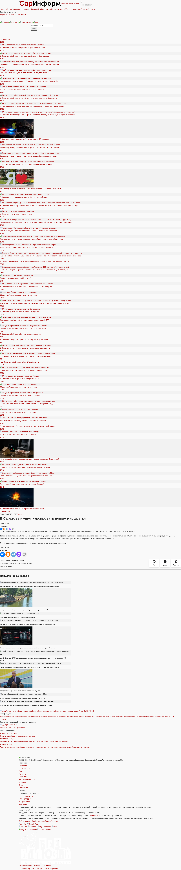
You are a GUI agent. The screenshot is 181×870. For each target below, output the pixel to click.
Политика (22, 774)
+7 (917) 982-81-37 (21, 15)
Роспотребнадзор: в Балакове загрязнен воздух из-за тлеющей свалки (146, 716)
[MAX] (10, 529)
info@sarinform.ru (20, 728)
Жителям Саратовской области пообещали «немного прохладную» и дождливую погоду (28, 716)
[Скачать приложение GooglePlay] (24, 18)
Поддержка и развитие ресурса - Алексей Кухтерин (39, 868)
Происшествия (24, 768)
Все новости (5, 39)
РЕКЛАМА (23, 804)
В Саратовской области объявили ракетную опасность (74, 716)
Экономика (23, 777)
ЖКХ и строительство (27, 779)
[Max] (35, 22)
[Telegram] (4, 22)
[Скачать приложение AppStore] (8, 18)
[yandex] (28, 829)
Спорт (21, 785)
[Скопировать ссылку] (13, 529)
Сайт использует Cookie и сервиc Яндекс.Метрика (38, 821)
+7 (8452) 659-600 (7, 15)
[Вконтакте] (14, 22)
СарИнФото (23, 788)
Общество (21, 514)
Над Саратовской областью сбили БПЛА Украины (107, 716)
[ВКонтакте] (1, 529)
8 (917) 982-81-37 (11, 725)
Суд (20, 771)
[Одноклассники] (26, 22)
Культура (22, 782)
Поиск (34, 29)
